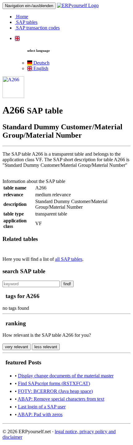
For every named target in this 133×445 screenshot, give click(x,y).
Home (21, 16)
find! (67, 284)
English (40, 68)
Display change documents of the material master (66, 375)
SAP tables (26, 22)
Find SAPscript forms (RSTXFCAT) (54, 383)
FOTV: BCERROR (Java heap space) (55, 391)
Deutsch (40, 62)
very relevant (16, 347)
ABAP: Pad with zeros (40, 414)
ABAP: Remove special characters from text (61, 399)
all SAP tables (68, 259)
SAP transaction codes (37, 27)
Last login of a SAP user (42, 406)
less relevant (45, 347)
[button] (17, 38)
